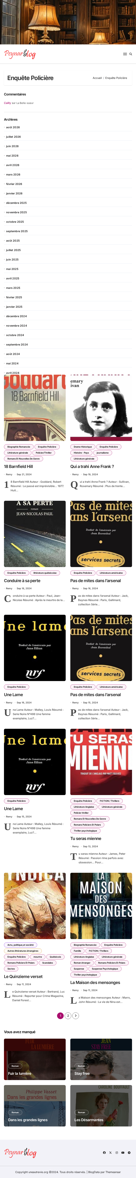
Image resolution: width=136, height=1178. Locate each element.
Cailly (7, 103)
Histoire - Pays (81, 452)
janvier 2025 (14, 306)
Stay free (82, 1073)
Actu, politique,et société (20, 945)
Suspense (79, 968)
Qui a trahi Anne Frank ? (92, 466)
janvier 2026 (14, 193)
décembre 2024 (16, 316)
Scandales (47, 962)
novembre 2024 (16, 325)
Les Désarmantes (88, 1120)
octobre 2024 (15, 335)
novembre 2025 (16, 212)
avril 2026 (12, 165)
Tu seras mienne (85, 838)
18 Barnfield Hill (18, 466)
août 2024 (13, 354)
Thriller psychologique (85, 830)
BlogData (94, 1172)
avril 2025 (12, 278)
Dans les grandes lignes (27, 1120)
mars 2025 (13, 287)
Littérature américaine (111, 573)
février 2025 (14, 297)
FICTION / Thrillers (109, 801)
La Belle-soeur (25, 103)
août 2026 (13, 127)
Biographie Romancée (18, 446)
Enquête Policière (47, 446)
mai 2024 (12, 363)
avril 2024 (12, 372)
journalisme (103, 452)
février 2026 (14, 184)
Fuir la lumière (19, 1073)
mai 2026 (12, 155)
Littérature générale (17, 452)
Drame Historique (83, 446)
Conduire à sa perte (22, 580)
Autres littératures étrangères (22, 950)
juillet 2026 (13, 136)
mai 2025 (12, 269)
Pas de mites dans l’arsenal (95, 580)
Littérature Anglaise (84, 806)
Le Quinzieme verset (23, 976)
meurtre (38, 956)
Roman (15, 1066)
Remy (9, 474)
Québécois (55, 956)
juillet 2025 (13, 250)
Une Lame (13, 694)
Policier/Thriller (44, 452)
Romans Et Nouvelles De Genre (23, 458)
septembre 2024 (17, 344)
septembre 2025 (17, 231)
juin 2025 (12, 259)
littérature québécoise (45, 573)
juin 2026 (12, 146)
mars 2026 (13, 174)
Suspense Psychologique (105, 968)
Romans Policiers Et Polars (87, 824)
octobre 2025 (15, 221)
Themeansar (113, 1172)
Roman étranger (82, 962)
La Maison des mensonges (95, 982)
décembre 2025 (16, 202)
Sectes (11, 968)
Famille (77, 950)
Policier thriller (81, 812)
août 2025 (13, 240)
